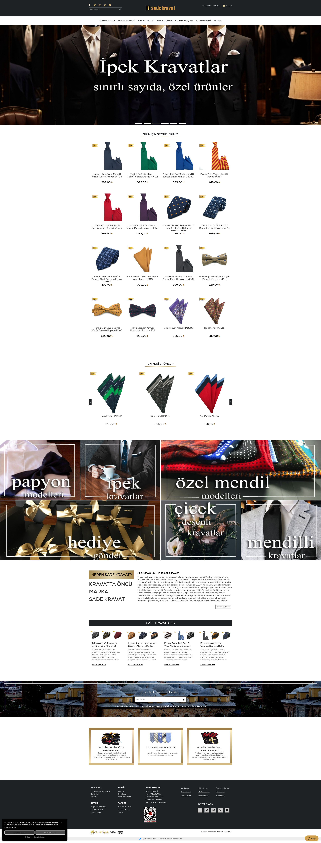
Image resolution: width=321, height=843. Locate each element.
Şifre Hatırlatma (124, 797)
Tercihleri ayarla (19, 833)
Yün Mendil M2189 (209, 416)
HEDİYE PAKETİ (151, 791)
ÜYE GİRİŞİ (206, 6)
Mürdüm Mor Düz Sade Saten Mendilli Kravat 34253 (142, 226)
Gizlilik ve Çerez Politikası (36, 837)
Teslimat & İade (124, 810)
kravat (186, 590)
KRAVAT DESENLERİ (127, 21)
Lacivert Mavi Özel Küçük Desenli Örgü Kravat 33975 (214, 226)
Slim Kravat (220, 792)
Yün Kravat (220, 796)
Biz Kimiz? (95, 794)
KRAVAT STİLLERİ (164, 21)
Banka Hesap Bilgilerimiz (100, 791)
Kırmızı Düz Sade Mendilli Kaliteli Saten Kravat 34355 (107, 226)
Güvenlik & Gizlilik (124, 807)
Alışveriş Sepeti (97, 810)
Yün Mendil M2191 (111, 416)
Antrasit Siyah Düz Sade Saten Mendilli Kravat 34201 (178, 278)
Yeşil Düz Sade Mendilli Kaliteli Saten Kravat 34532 (143, 175)
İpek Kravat (185, 788)
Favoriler (121, 791)
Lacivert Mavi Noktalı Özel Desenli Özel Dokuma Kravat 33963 (107, 279)
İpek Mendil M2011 (214, 328)
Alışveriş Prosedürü (98, 807)
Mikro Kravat (203, 788)
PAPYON (217, 21)
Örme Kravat (203, 796)
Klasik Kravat (186, 796)
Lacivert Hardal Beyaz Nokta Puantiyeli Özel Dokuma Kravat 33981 (178, 228)
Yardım (121, 812)
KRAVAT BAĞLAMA (153, 794)
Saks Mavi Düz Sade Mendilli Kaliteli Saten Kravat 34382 (178, 175)
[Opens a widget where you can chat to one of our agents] (311, 838)
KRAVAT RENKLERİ (146, 21)
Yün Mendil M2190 (161, 416)
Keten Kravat (186, 792)
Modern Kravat (204, 792)
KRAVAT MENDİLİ (203, 21)
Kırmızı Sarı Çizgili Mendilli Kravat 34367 (214, 175)
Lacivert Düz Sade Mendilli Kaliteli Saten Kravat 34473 (107, 175)
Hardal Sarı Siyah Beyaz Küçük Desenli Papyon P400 (107, 329)
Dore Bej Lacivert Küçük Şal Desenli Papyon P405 (214, 278)
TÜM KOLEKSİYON (107, 21)
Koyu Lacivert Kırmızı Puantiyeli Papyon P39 (142, 329)
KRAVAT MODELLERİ (153, 800)
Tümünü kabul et (50, 833)
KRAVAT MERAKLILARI (154, 797)
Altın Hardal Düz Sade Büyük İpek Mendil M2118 (142, 278)
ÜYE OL (216, 6)
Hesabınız (122, 794)
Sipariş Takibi (96, 812)
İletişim (94, 797)
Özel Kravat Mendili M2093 (178, 328)
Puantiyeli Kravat (222, 788)
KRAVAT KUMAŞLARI (184, 21)
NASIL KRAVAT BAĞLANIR (156, 802)
